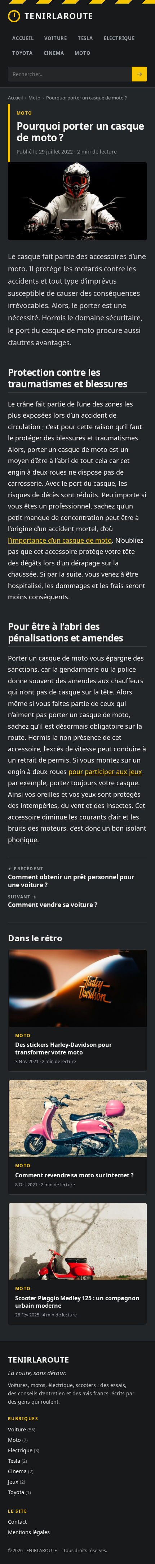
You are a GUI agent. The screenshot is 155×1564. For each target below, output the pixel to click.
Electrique (119, 38)
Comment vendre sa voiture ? (52, 901)
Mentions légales (29, 1532)
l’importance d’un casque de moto (60, 540)
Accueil (23, 38)
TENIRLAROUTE (59, 16)
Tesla (85, 38)
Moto (82, 53)
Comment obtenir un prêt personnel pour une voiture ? (71, 877)
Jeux (16, 1481)
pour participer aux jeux (105, 771)
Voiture (55, 38)
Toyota (22, 53)
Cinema (54, 53)
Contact (17, 1521)
